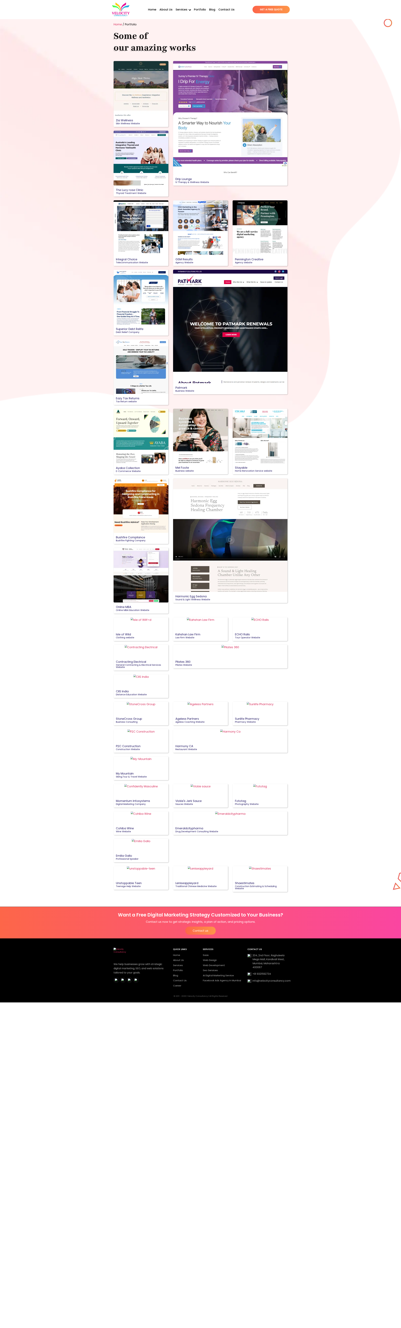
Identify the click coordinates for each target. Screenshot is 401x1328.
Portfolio (200, 9)
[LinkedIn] (129, 980)
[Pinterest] (136, 980)
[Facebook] (116, 980)
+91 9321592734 (262, 974)
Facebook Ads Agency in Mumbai (222, 980)
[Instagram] (122, 980)
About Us (165, 9)
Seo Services (210, 970)
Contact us (200, 931)
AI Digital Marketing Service (218, 975)
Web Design (210, 960)
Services (181, 9)
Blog (212, 9)
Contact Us (226, 9)
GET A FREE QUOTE (271, 9)
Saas (206, 955)
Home (152, 9)
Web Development (214, 965)
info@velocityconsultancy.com (272, 981)
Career (177, 985)
